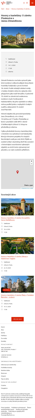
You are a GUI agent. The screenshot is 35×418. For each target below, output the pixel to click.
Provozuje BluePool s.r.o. (8, 415)
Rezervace (4, 373)
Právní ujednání (5, 407)
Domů (3, 327)
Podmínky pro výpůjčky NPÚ (16, 411)
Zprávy (3, 332)
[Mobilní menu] (32, 3)
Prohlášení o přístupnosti (18, 407)
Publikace (4, 335)
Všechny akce (17, 319)
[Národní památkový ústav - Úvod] (6, 2)
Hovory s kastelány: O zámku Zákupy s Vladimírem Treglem (14, 257)
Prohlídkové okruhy (6, 367)
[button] (17, 172)
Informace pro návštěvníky (8, 364)
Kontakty (3, 341)
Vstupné (3, 376)
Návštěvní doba (5, 370)
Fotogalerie (4, 388)
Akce (2, 330)
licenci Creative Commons (12, 395)
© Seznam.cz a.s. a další (27, 188)
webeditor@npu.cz (6, 413)
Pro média (4, 338)
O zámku (3, 385)
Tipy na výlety (5, 379)
